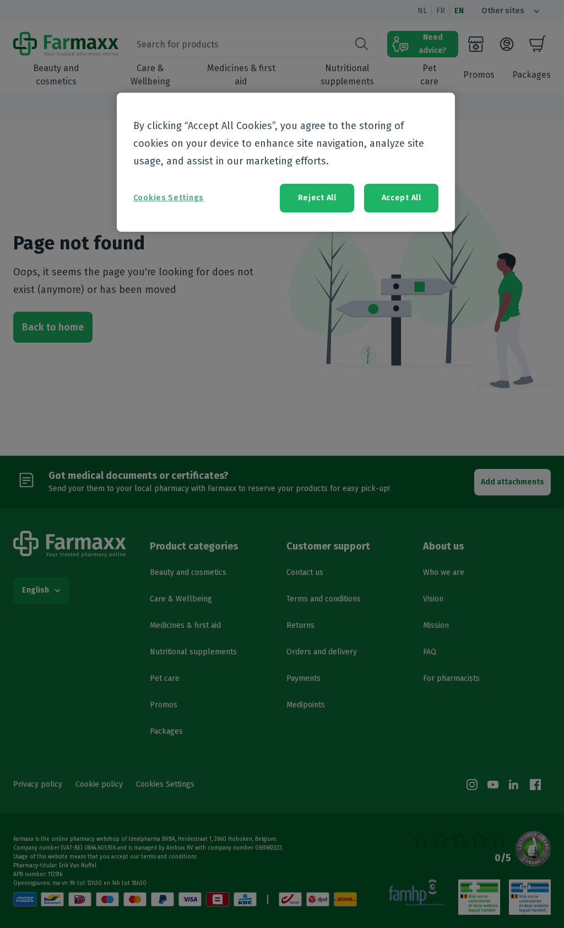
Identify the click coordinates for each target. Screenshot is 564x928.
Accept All (401, 197)
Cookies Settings (168, 197)
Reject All (317, 197)
